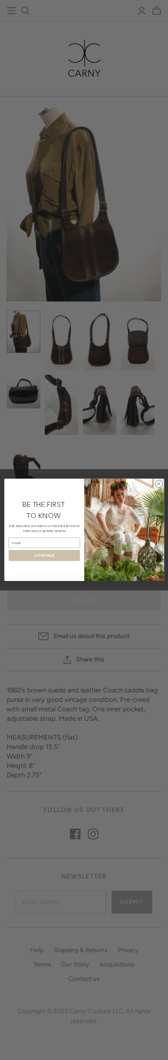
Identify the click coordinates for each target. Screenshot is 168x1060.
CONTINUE (44, 556)
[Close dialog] (158, 484)
